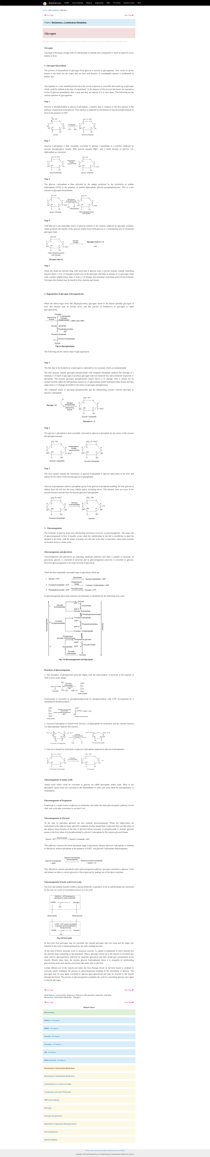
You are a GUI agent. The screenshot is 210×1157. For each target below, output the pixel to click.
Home (45, 10)
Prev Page (49, 15)
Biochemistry (54, 10)
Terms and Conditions (100, 1150)
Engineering (99, 3)
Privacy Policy (89, 1150)
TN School (116, 3)
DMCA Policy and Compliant (116, 1150)
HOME (66, 3)
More (139, 3)
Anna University (77, 3)
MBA (108, 3)
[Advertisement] (153, 41)
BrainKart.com (55, 3)
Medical (89, 3)
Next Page (128, 15)
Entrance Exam (129, 3)
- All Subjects (52, 1020)
